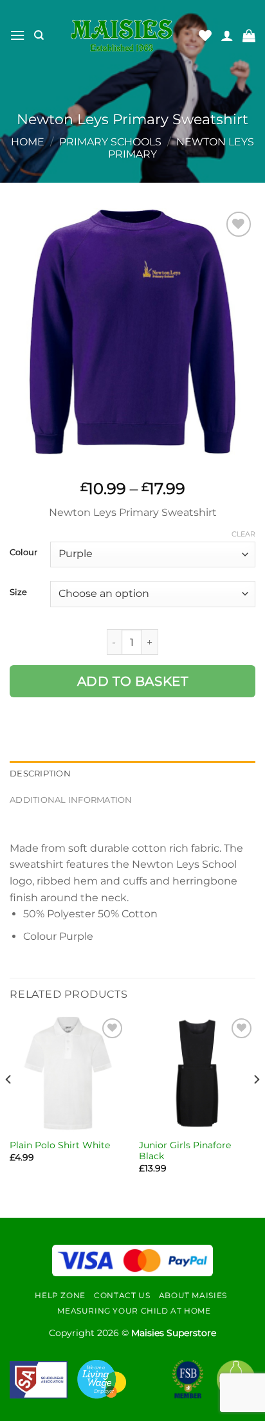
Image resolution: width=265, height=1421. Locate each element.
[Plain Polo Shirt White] (68, 1073)
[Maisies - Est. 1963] (121, 35)
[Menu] (17, 35)
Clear (243, 533)
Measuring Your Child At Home (133, 1311)
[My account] (227, 35)
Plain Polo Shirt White (60, 1145)
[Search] (39, 35)
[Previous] (9, 1105)
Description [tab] (40, 773)
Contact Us (122, 1295)
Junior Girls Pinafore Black (185, 1151)
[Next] (256, 1105)
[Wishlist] (205, 35)
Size (18, 592)
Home (27, 142)
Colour (23, 552)
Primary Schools (110, 142)
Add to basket (132, 681)
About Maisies (193, 1295)
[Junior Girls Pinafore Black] (197, 1073)
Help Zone (60, 1295)
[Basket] (248, 35)
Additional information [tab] (71, 800)
